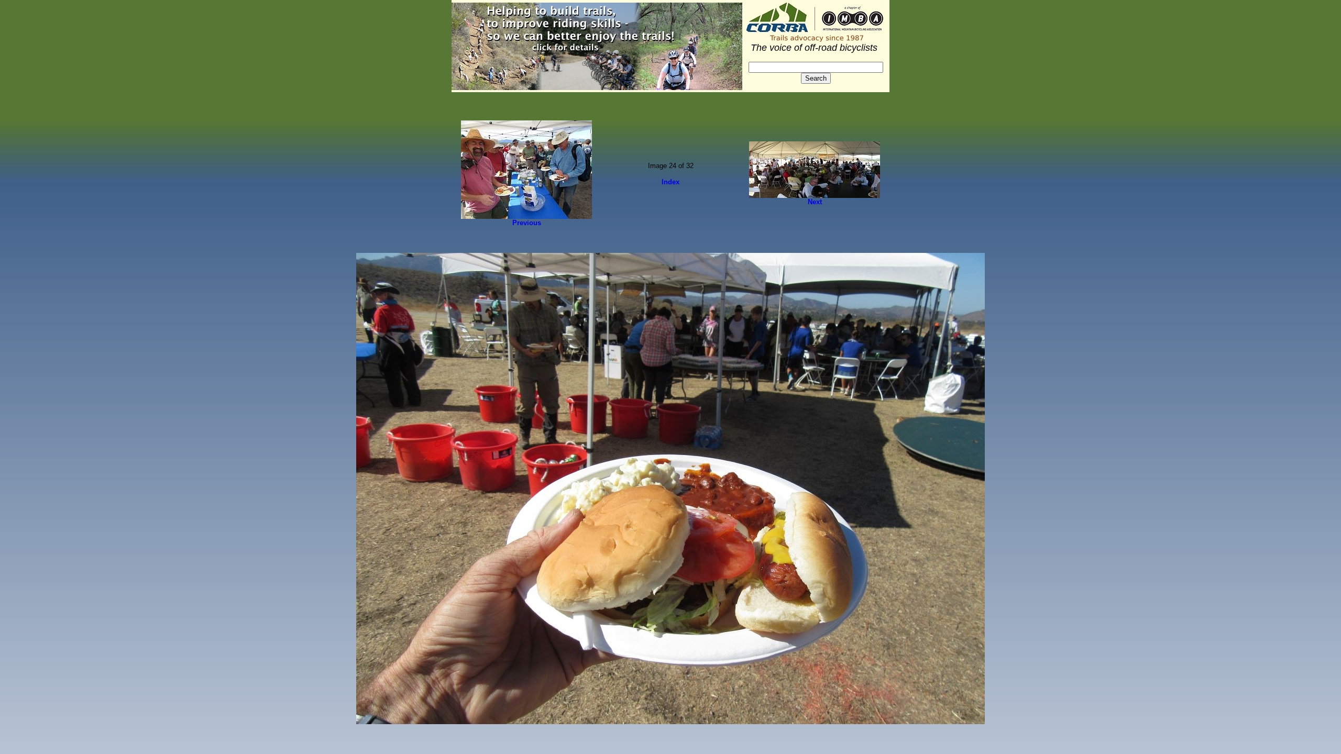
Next (815, 202)
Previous (526, 223)
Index (670, 182)
